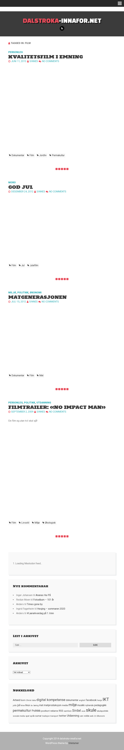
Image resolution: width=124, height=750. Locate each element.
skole (83, 711)
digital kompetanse (50, 700)
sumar (38, 716)
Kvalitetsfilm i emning (45, 56)
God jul (20, 187)
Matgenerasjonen (37, 297)
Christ (28, 700)
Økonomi (36, 292)
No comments (50, 61)
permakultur (58, 155)
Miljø (12, 292)
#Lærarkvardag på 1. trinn (40, 613)
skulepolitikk (102, 711)
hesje (99, 700)
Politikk (22, 292)
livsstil (25, 522)
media (65, 705)
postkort (45, 711)
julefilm (34, 265)
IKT (106, 699)
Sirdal (76, 710)
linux (27, 705)
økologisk (50, 522)
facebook (91, 700)
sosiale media (19, 716)
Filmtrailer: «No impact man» (57, 407)
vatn (81, 716)
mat (41, 375)
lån (32, 706)
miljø (37, 522)
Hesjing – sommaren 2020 (51, 608)
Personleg (15, 52)
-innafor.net (62, 20)
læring (36, 705)
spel (27, 716)
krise (23, 705)
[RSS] (62, 28)
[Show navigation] (121, 3)
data (34, 700)
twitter (62, 715)
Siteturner (74, 743)
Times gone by (35, 604)
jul (22, 265)
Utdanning (43, 402)
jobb (15, 705)
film (31, 155)
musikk (81, 705)
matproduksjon (52, 705)
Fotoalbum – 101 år (43, 599)
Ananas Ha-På (43, 595)
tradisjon (46, 716)
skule (91, 710)
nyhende (89, 705)
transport (54, 716)
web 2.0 (93, 716)
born (23, 700)
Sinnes (33, 61)
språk (32, 716)
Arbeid (16, 700)
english (82, 700)
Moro (12, 182)
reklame (54, 711)
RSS (61, 711)
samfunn (68, 711)
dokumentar (17, 155)
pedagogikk (100, 705)
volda (86, 716)
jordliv (43, 155)
